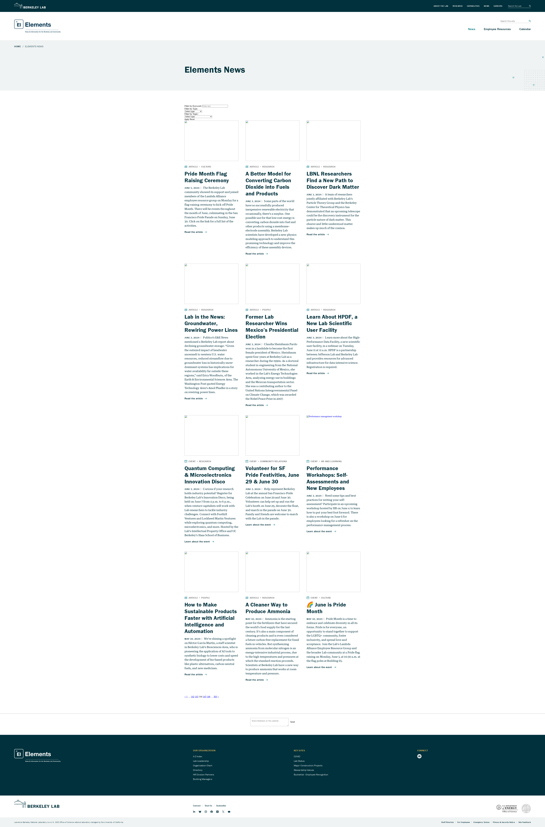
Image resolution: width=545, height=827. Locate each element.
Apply (187, 119)
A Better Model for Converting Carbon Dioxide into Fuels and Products (268, 183)
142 (192, 696)
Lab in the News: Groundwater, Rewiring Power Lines (211, 323)
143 (196, 696)
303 (215, 696)
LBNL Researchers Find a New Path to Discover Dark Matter (333, 180)
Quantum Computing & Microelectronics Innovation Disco (210, 475)
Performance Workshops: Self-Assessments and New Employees (328, 478)
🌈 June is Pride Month (326, 608)
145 (204, 696)
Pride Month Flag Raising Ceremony (207, 177)
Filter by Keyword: (193, 106)
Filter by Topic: (191, 114)
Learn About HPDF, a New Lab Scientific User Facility (332, 323)
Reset (192, 119)
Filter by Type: (191, 108)
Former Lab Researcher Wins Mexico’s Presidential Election (272, 326)
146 (208, 696)
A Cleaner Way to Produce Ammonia (268, 608)
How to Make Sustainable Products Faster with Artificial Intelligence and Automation (211, 617)
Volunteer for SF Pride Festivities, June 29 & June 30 (272, 475)
